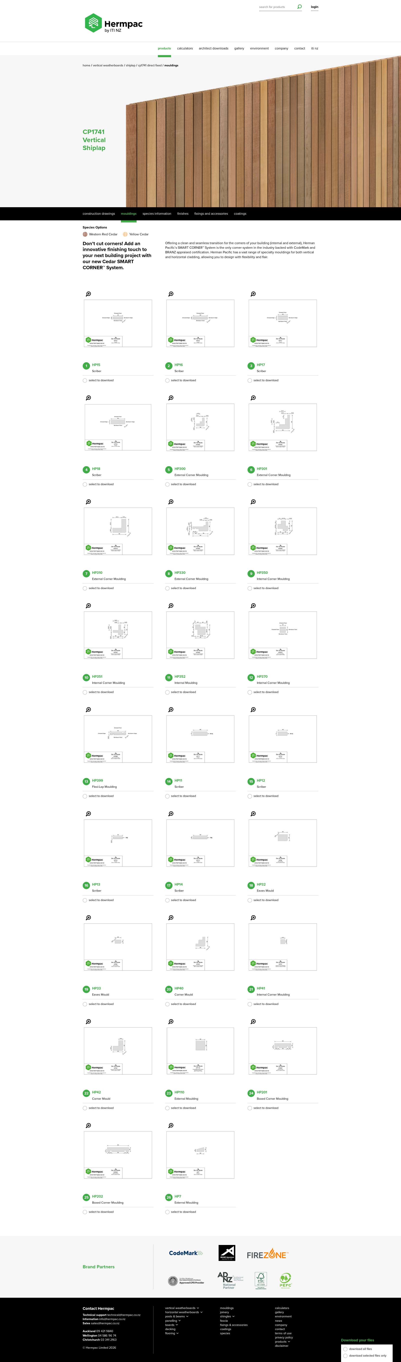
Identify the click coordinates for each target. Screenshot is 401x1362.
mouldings (227, 1308)
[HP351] (86, 603)
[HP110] (168, 1019)
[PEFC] (286, 1280)
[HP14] (168, 811)
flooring (170, 1333)
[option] (200, 131)
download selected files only (367, 1355)
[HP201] (250, 1019)
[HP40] (168, 915)
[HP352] (168, 603)
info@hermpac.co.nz (112, 1319)
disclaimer (281, 1346)
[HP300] (168, 395)
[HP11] (168, 707)
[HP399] (86, 707)
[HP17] (250, 291)
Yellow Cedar (138, 234)
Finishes (182, 214)
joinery (224, 1312)
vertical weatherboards (180, 1308)
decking (170, 1329)
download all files (360, 1349)
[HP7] (168, 1123)
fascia (224, 1321)
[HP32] (250, 811)
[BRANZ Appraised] (227, 1253)
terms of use (283, 1333)
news (278, 1321)
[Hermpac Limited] (114, 21)
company (281, 48)
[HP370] (250, 603)
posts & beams (175, 1316)
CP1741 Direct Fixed (150, 65)
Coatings (240, 214)
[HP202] (86, 1123)
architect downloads (213, 48)
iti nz (314, 48)
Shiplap (131, 65)
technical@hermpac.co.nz (124, 1315)
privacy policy (284, 1337)
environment (259, 48)
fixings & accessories (234, 1325)
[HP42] (86, 1019)
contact (299, 48)
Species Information (157, 214)
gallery (239, 48)
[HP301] (250, 395)
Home (87, 65)
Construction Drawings (99, 214)
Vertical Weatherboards (108, 65)
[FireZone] (268, 1253)
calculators (185, 48)
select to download (101, 380)
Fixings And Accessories (211, 214)
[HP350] (250, 499)
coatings (225, 1329)
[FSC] (261, 1280)
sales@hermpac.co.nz (105, 1323)
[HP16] (168, 291)
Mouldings (129, 214)
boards (169, 1325)
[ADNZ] (230, 1280)
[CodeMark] (186, 1253)
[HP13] (86, 811)
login (314, 7)
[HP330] (168, 499)
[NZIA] (186, 1281)
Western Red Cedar (103, 234)
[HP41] (250, 915)
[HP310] (86, 499)
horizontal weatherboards (182, 1312)
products (164, 48)
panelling (171, 1321)
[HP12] (250, 707)
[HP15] (86, 291)
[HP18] (86, 395)
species (225, 1333)
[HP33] (86, 915)
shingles (225, 1316)
